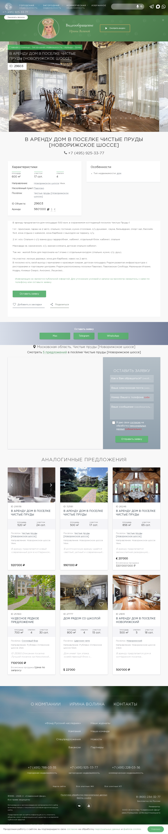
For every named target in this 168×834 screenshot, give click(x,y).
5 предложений (55, 352)
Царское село (82, 641)
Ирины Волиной (79, 31)
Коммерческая (76, 7)
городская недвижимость (42, 773)
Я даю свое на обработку (131, 426)
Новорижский (134, 641)
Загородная (52, 7)
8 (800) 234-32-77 (148, 797)
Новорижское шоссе (46, 183)
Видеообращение (79, 25)
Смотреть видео (117, 28)
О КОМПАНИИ (46, 704)
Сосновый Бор (30, 641)
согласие (135, 423)
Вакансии (74, 747)
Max (55, 336)
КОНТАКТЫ (125, 704)
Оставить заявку (29, 294)
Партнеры (97, 747)
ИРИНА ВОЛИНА (87, 704)
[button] (4, 86)
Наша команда (100, 731)
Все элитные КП (113, 786)
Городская (28, 7)
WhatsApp (113, 336)
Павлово (39, 188)
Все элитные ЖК (85, 786)
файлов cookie (132, 829)
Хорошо (155, 829)
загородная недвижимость (84, 773)
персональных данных (107, 829)
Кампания (74, 731)
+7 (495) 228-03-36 (126, 767)
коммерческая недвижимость (126, 773)
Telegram (84, 336)
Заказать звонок (16, 17)
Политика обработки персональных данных (84, 795)
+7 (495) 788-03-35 (42, 767)
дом (119, 173)
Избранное (99, 5)
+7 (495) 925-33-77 (15, 12)
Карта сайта (59, 786)
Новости (96, 739)
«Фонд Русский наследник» (63, 723)
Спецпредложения (68, 739)
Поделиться (62, 305)
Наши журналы (100, 723)
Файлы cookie (84, 798)
